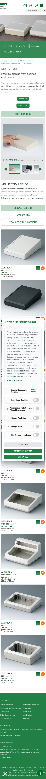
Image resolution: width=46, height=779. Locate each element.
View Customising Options (14, 52)
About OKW (27, 712)
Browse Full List (22, 46)
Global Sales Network (7, 715)
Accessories (35, 46)
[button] (5, 774)
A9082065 (6, 470)
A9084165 (6, 521)
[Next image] (41, 169)
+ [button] (8, 391)
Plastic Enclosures (6, 705)
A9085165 (6, 572)
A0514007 (6, 267)
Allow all (23, 457)
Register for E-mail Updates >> (10, 735)
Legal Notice (27, 715)
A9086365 (6, 673)
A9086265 (6, 622)
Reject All (23, 445)
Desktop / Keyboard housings (10, 64)
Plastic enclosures (26, 61)
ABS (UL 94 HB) (7, 273)
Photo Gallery (9, 46)
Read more (23, 99)
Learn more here (5, 758)
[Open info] (40, 773)
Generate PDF (23, 106)
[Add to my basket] (43, 268)
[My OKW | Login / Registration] (25, 5)
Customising (4, 712)
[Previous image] (5, 169)
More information (14, 380)
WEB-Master (12, 775)
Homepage (4, 61)
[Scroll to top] (32, 773)
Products (14, 61)
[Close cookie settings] (5, 774)
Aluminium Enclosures (31, 705)
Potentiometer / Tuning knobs (10, 708)
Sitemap (26, 718)
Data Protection (5, 718)
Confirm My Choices (23, 451)
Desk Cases (28, 64)
